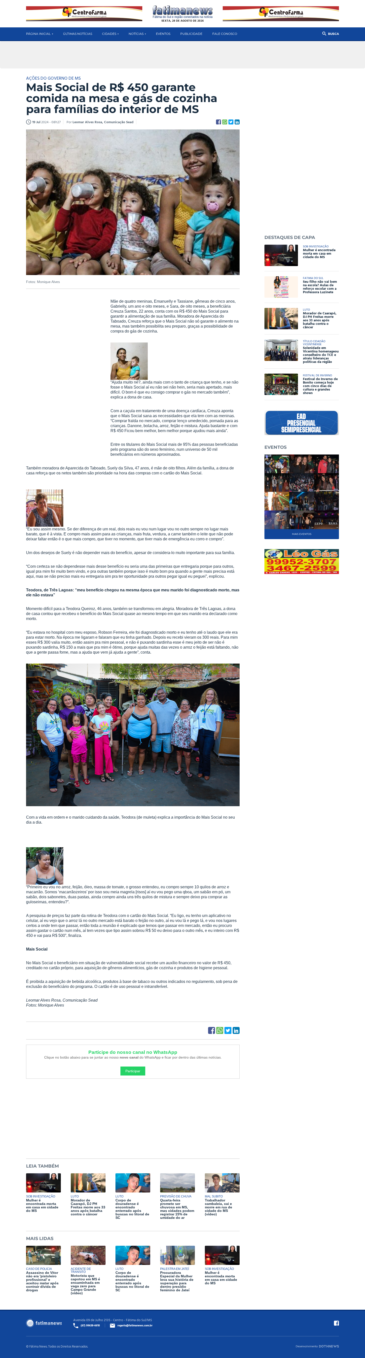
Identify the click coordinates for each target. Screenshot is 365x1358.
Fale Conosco (224, 34)
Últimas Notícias (77, 34)
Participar (132, 1071)
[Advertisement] (63, 375)
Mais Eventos (301, 534)
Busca (333, 34)
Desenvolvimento (307, 1346)
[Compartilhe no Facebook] (218, 121)
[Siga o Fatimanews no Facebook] (336, 1323)
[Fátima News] (182, 12)
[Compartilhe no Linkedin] (237, 121)
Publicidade (191, 34)
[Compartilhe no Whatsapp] (224, 121)
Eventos (163, 34)
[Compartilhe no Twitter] (230, 121)
